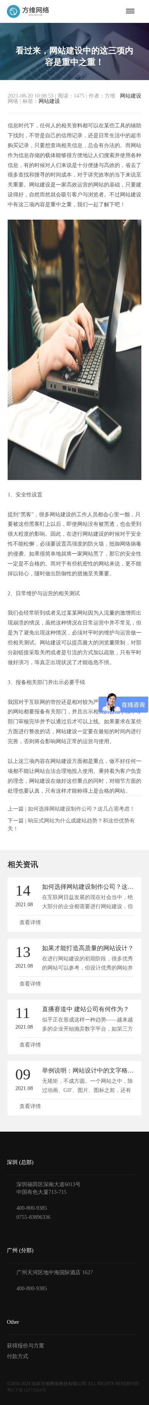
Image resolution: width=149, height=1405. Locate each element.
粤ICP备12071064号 (26, 1390)
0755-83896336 (33, 1217)
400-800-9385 (31, 1208)
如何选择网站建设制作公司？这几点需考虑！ (81, 809)
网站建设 (130, 96)
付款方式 (17, 1356)
